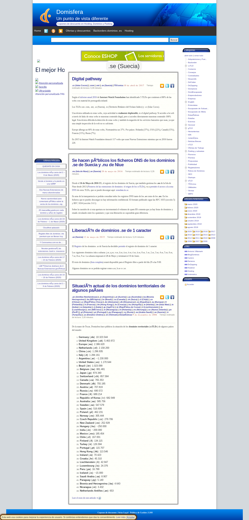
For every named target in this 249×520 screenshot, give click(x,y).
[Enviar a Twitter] (167, 85)
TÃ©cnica (118, 85)
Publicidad (192, 164)
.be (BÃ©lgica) (93, 299)
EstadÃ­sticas (126, 315)
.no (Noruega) (139, 310)
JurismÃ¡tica (193, 138)
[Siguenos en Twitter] (46, 31)
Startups (191, 177)
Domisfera (69, 12)
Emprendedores (195, 95)
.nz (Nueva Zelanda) (157, 310)
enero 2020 (192, 211)
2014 (205, 235)
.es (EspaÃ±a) (143, 302)
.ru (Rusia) (129, 312)
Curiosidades (193, 76)
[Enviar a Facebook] (172, 85)
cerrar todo (198, 56)
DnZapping (192, 85)
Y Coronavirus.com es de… (51, 242)
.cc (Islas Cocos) (80, 85)
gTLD (190, 128)
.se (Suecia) (106, 85)
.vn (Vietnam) (111, 315)
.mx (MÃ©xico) (94, 310)
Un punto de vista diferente (82, 18)
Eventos (191, 122)
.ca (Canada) (120, 299)
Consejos (192, 72)
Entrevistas (192, 105)
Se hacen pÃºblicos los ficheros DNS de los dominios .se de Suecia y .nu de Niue (123, 162)
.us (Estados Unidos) (93, 315)
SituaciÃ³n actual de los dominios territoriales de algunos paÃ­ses (118, 288)
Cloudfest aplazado (51, 228)
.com (92, 85)
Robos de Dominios (196, 171)
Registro (78, 246)
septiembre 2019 (194, 224)
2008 (189, 241)
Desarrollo (192, 79)
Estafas (191, 118)
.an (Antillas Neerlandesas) (85, 297)
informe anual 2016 (88, 97)
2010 (205, 238)
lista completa (97, 262)
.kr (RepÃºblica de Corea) (128, 307)
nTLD (190, 145)
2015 (197, 235)
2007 (197, 241)
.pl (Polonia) (86, 312)
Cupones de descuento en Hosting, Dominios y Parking (84, 24)
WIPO (190, 194)
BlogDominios (193, 255)
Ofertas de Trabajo (196, 148)
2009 (213, 238)
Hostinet (191, 268)
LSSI (150, 512)
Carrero (191, 258)
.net (98, 85)
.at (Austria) (120, 297)
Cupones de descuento (107, 512)
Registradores (194, 168)
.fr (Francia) (89, 304)
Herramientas (193, 131)
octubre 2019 (193, 221)
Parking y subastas (196, 151)
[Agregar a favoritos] (60, 31)
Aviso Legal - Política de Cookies (132, 512)
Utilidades (192, 187)
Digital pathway (87, 78)
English (191, 102)
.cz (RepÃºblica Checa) (92, 302)
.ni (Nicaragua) (110, 310)
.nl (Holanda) (125, 310)
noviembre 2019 (194, 217)
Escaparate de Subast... (198, 108)
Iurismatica (192, 274)
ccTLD (190, 66)
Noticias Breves (194, 141)
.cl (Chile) (143, 299)
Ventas (191, 191)
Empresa (192, 99)
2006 (205, 241)
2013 (213, 235)
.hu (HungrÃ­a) (135, 304)
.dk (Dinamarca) (127, 302)
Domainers (192, 89)
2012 (189, 238)
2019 (197, 231)
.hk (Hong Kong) (105, 304)
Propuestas (193, 161)
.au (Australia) (134, 297)
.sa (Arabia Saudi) (143, 312)
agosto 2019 (192, 227)
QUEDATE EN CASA (51, 166)
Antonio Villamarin (195, 251)
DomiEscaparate (195, 92)
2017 (213, 231)
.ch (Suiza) (132, 299)
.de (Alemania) (111, 302)
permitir (121, 246)
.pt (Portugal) (100, 312)
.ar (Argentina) (106, 297)
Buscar (174, 40)
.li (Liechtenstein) (150, 307)
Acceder (190, 284)
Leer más (120, 517)
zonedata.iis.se (122, 190)
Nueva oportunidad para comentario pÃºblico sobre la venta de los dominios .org (51, 201)
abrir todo (188, 56)
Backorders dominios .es (107, 30)
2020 (189, 231)
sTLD (190, 181)
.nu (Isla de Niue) (80, 171)
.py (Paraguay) (115, 312)
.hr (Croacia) (120, 304)
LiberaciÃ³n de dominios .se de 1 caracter (111, 230)
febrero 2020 (192, 208)
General (191, 125)
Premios (191, 158)
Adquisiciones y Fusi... (197, 59)
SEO (190, 174)
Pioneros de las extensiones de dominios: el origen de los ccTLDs (116, 186)
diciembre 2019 (193, 214)
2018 (205, 231)
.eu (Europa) (157, 302)
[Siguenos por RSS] (53, 31)
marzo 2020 (192, 204)
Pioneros (192, 154)
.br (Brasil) (107, 299)
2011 (197, 238)
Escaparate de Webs (197, 112)
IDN (189, 135)
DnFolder (192, 82)
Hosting (191, 271)
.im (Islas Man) (163, 304)
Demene (191, 261)
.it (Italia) (97, 307)
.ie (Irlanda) (148, 304)
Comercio (192, 69)
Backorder (192, 62)
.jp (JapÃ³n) (108, 307)
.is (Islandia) (86, 307)
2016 (189, 235)
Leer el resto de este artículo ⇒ (85, 498)
